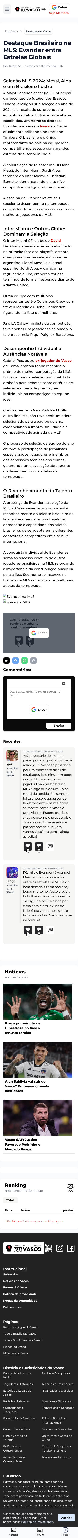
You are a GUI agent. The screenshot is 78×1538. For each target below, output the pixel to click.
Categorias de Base (16, 1429)
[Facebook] (71, 1248)
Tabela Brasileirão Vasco (20, 1333)
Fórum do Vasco (15, 1287)
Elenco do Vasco (14, 1347)
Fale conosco (12, 1307)
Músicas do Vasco (15, 1353)
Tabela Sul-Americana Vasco (23, 1340)
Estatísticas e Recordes (58, 1408)
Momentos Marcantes (57, 1429)
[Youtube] (48, 1248)
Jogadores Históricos (18, 1384)
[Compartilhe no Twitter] (6, 660)
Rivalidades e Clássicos (58, 1390)
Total (10, 1200)
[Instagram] (60, 1248)
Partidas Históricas (16, 1401)
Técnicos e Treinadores (57, 1384)
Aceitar (66, 1518)
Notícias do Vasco (16, 1281)
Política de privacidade (20, 1294)
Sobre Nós (10, 1274)
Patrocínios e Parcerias (19, 1418)
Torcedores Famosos (56, 1457)
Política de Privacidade (37, 1522)
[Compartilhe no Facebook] (15, 660)
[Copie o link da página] (33, 660)
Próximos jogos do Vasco (21, 1327)
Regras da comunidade (20, 1300)
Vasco (45, 126)
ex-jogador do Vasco (53, 361)
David (56, 241)
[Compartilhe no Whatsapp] (24, 660)
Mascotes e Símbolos (56, 1401)
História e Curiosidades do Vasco (33, 1368)
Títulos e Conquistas (56, 1373)
